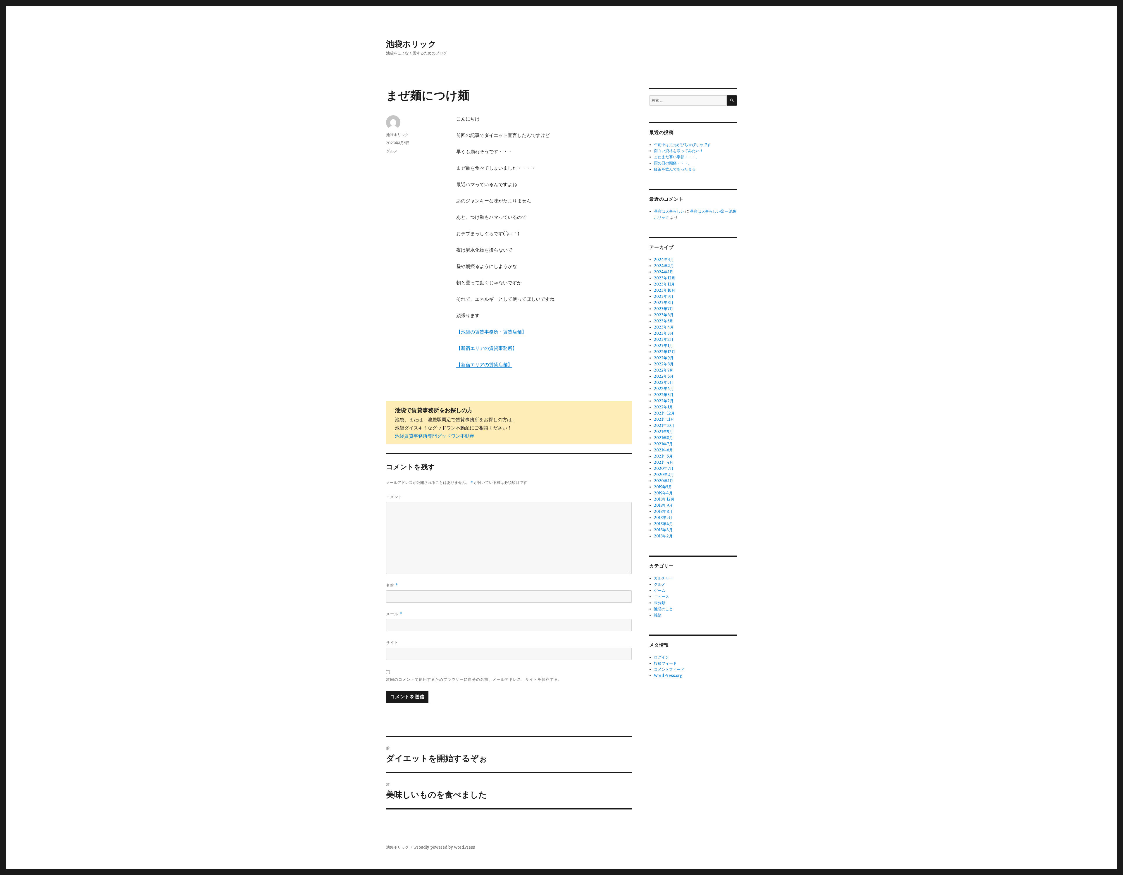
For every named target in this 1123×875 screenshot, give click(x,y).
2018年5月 (663, 517)
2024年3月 (664, 259)
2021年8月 (663, 437)
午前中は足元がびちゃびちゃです (682, 144)
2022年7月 (663, 370)
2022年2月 (664, 400)
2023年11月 (664, 284)
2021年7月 (663, 443)
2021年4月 (663, 462)
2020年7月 (664, 468)
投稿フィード (665, 663)
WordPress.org (668, 675)
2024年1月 (663, 271)
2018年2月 (663, 536)
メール (394, 613)
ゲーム (659, 590)
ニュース (661, 596)
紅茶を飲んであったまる (675, 169)
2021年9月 (663, 431)
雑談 (658, 615)
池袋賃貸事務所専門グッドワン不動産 (434, 436)
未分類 (659, 602)
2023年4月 (664, 327)
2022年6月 (664, 376)
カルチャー (663, 578)
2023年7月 (663, 308)
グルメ (391, 151)
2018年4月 (663, 523)
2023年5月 (663, 321)
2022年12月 (664, 351)
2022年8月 (664, 364)
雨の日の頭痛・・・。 (673, 163)
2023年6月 (664, 314)
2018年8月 (663, 511)
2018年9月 (663, 505)
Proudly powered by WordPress (444, 847)
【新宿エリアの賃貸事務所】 (486, 348)
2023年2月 (664, 339)
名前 (392, 585)
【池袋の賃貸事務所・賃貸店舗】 (491, 332)
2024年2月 (664, 265)
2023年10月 (664, 290)
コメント (394, 496)
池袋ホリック (411, 44)
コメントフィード (669, 669)
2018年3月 (663, 529)
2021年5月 (663, 456)
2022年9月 (664, 357)
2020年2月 (664, 474)
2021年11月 (664, 419)
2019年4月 (663, 493)
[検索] (732, 100)
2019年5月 (663, 486)
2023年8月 (664, 302)
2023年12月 (664, 278)
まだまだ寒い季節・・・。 (677, 156)
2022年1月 (663, 407)
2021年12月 (664, 413)
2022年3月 (664, 394)
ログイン (661, 657)
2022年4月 (664, 388)
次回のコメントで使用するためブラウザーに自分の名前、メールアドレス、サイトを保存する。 (474, 679)
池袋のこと (663, 608)
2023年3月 (664, 333)
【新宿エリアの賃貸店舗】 (484, 364)
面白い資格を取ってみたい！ (678, 150)
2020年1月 (663, 480)
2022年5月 (663, 382)
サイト (392, 642)
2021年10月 (664, 425)
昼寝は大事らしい (669, 211)
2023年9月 (664, 296)
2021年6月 (663, 450)
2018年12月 (664, 499)
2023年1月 (663, 345)
